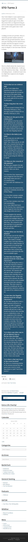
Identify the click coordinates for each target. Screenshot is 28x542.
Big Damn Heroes (15, 538)
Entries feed (6, 525)
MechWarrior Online (9, 473)
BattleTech (6, 468)
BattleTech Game (7, 470)
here (6, 413)
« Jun (3, 441)
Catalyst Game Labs (8, 472)
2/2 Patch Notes (14, 391)
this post (10, 408)
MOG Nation (6, 484)
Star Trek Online (12, 383)
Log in (5, 523)
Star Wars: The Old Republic (10, 504)
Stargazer (17, 539)
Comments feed (7, 527)
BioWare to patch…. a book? (16, 392)
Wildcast (5, 495)
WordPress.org (7, 528)
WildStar (5, 514)
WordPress (10, 539)
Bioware (5, 482)
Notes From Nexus (8, 513)
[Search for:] (14, 398)
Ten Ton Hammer (7, 486)
